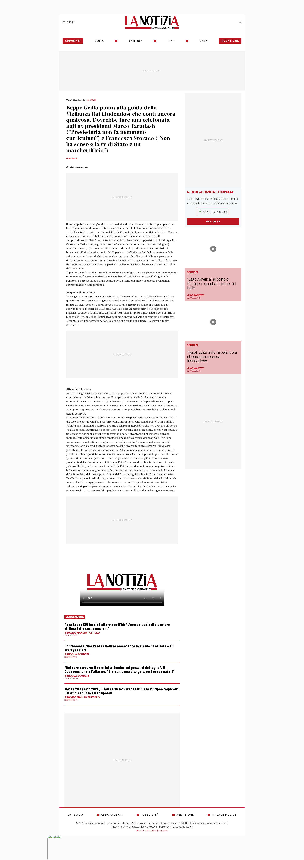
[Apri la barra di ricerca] (240, 22)
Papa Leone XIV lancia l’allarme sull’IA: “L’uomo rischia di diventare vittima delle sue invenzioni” (117, 627)
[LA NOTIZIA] (152, 22)
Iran (171, 41)
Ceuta (99, 41)
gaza (203, 41)
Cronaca (91, 100)
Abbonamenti (112, 814)
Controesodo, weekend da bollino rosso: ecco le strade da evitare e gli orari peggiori (119, 648)
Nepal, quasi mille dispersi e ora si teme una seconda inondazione (212, 356)
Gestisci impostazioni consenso (152, 830)
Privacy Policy (224, 814)
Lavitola (136, 41)
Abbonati (73, 41)
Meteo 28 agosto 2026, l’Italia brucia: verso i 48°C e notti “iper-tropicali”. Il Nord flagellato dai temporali (122, 691)
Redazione (230, 41)
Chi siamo (75, 814)
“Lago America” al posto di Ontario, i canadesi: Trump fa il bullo (211, 283)
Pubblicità (150, 814)
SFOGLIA (213, 221)
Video (192, 272)
